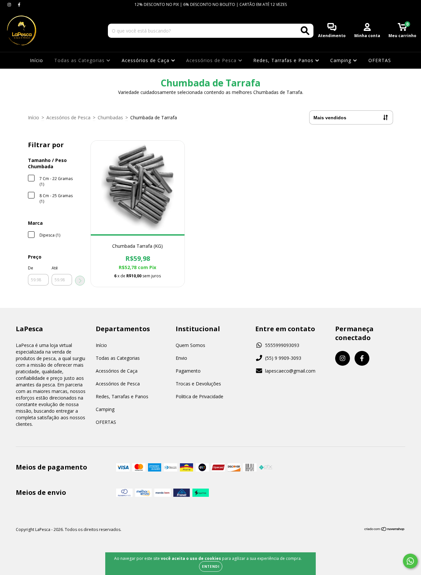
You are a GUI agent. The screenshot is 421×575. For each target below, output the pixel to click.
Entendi (210, 566)
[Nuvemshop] (384, 530)
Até (55, 268)
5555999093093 (282, 345)
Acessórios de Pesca (212, 60)
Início (36, 60)
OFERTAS (379, 60)
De (30, 268)
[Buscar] (305, 30)
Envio (181, 358)
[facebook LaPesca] (19, 4)
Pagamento (188, 371)
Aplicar (80, 281)
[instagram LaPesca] (10, 4)
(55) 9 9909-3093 (283, 358)
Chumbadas (110, 117)
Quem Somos (190, 345)
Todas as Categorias (80, 60)
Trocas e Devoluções (198, 383)
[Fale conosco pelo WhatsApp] (410, 561)
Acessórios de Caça (146, 60)
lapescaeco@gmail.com (290, 371)
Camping (341, 60)
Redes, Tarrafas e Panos (284, 60)
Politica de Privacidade (199, 396)
